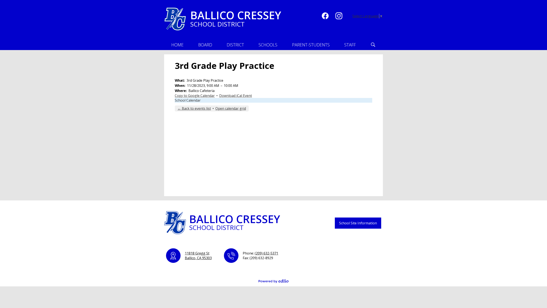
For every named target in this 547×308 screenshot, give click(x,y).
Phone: (260, 253)
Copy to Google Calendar (195, 95)
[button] (205, 44)
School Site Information (358, 223)
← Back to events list (194, 108)
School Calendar (188, 100)
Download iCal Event (235, 95)
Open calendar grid (230, 108)
